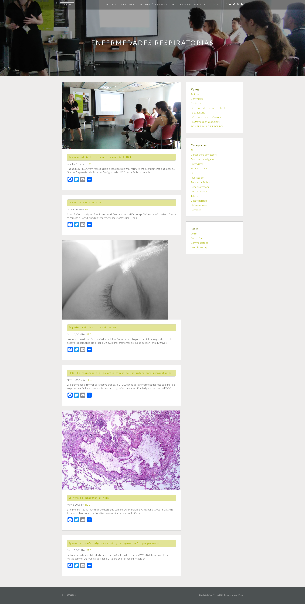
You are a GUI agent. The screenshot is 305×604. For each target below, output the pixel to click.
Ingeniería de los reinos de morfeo (93, 327)
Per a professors (200, 186)
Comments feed (199, 242)
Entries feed (197, 238)
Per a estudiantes (200, 182)
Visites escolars (199, 205)
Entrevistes (197, 163)
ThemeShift (218, 595)
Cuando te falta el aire (85, 202)
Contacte (216, 4)
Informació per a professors (156, 4)
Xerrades (196, 209)
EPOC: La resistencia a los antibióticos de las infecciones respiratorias (120, 373)
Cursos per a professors (204, 154)
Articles (111, 4)
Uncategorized (199, 200)
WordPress (238, 595)
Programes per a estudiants (205, 121)
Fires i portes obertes (192, 4)
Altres (194, 149)
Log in (194, 233)
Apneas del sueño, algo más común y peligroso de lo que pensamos (114, 543)
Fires (193, 172)
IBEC (88, 163)
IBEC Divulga (198, 112)
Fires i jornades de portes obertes (209, 107)
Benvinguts (197, 98)
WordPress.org (199, 247)
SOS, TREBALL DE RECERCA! (207, 126)
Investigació (197, 177)
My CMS (66, 5)
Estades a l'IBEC (200, 168)
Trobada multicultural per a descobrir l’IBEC (100, 157)
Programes (127, 4)
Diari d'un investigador (203, 159)
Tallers (194, 195)
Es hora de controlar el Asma (89, 497)
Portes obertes (199, 191)
